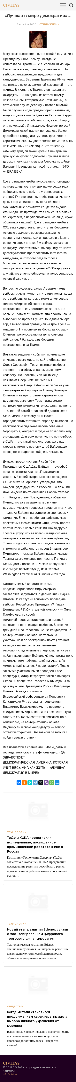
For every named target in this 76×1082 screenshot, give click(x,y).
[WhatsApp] (51, 782)
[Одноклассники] (24, 782)
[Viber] (46, 782)
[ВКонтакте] (19, 782)
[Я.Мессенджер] (29, 782)
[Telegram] (35, 782)
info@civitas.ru (11, 1074)
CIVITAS (11, 5)
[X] (40, 782)
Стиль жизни (49, 24)
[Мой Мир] (57, 782)
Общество (15, 1006)
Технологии (17, 832)
